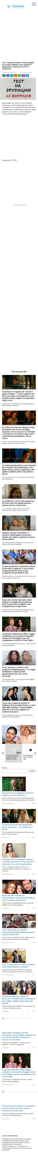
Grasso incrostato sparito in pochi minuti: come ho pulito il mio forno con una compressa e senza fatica (18, 1108)
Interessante (6, 837)
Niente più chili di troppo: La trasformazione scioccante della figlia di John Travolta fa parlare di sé (18, 898)
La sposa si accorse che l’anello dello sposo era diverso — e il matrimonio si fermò (17, 827)
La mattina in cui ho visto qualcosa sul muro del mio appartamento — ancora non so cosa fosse (18, 503)
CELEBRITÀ (5, 908)
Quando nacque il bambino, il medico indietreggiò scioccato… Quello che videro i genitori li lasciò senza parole (18, 536)
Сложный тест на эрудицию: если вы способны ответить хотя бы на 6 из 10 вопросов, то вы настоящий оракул (18, 861)
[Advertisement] (19, 36)
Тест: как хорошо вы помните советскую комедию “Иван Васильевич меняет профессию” (18, 932)
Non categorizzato (26, 72)
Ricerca (4, 768)
